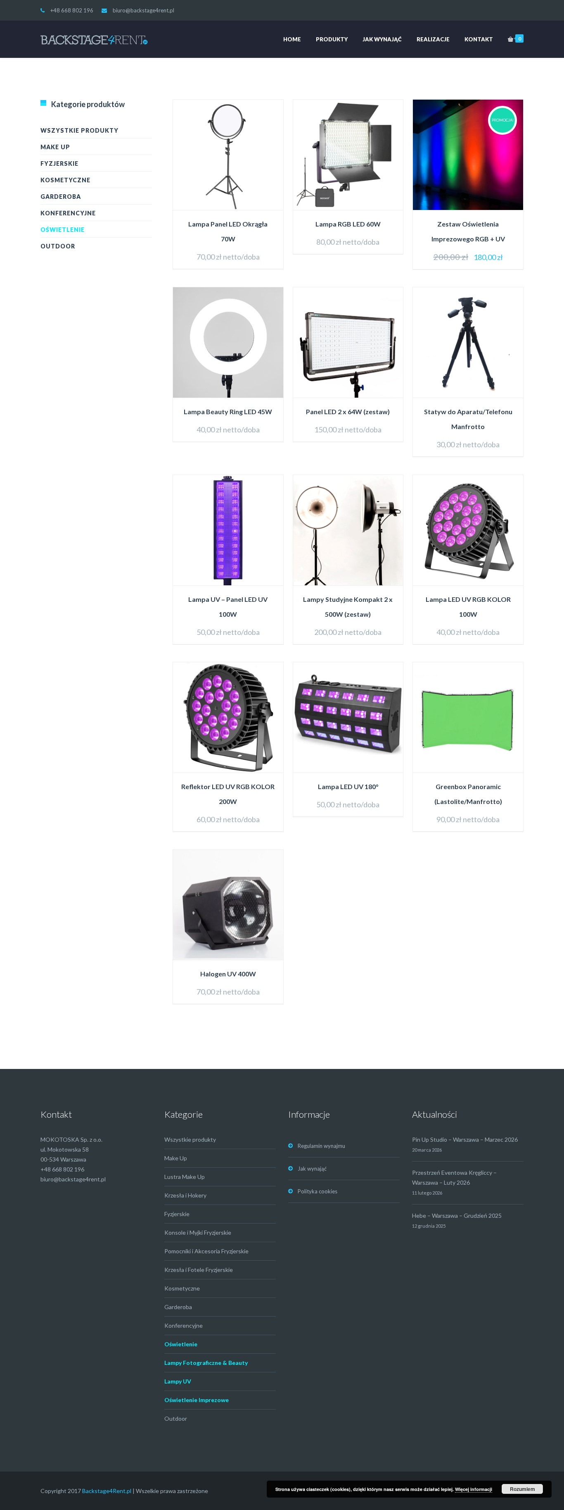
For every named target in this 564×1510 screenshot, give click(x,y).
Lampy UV (177, 1381)
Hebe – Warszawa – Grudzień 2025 (457, 1215)
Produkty (332, 39)
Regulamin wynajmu (321, 1146)
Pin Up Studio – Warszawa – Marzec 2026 (465, 1139)
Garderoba (60, 196)
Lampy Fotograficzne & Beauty (206, 1362)
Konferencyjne (68, 213)
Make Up (55, 146)
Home (292, 39)
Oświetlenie (62, 229)
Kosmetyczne (65, 180)
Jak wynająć (382, 39)
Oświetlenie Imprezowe (196, 1399)
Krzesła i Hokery (185, 1195)
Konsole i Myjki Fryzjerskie (197, 1232)
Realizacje (433, 39)
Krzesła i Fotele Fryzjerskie (198, 1269)
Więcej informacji (473, 1489)
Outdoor (57, 246)
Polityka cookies (317, 1191)
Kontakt (478, 39)
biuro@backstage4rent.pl (143, 10)
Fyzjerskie (59, 163)
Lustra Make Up (184, 1176)
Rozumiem (522, 1489)
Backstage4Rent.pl (106, 1490)
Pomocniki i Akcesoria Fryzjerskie (206, 1251)
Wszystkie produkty (79, 130)
